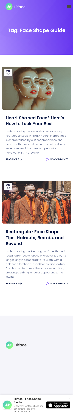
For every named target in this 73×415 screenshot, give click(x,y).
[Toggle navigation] (69, 6)
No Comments (58, 159)
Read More (12, 159)
